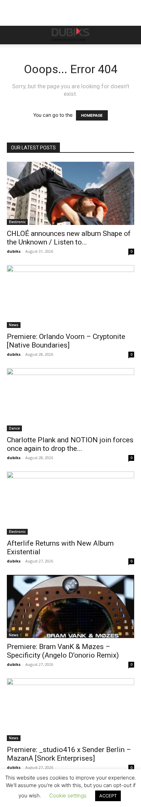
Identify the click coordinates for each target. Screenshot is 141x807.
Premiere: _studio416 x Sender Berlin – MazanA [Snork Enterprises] (69, 754)
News (13, 324)
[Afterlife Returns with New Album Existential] (70, 503)
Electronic (17, 221)
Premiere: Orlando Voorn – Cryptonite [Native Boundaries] (66, 340)
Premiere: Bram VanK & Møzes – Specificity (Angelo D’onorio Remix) (63, 651)
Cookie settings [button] (68, 795)
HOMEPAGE (92, 115)
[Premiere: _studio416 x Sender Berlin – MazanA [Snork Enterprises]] (70, 709)
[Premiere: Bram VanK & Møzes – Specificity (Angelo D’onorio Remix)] (70, 606)
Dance (14, 428)
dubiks (14, 251)
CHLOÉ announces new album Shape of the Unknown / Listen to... (69, 237)
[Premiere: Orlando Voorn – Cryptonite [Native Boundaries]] (70, 296)
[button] (12, 35)
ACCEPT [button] (108, 795)
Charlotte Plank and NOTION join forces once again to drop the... (70, 444)
